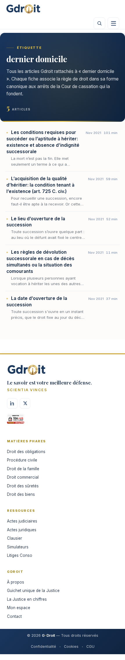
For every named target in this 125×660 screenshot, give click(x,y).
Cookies (71, 646)
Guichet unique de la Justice (33, 590)
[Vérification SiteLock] (15, 421)
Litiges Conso (19, 555)
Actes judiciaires (22, 521)
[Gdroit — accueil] (23, 9)
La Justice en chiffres (27, 599)
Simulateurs (17, 547)
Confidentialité (43, 646)
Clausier (14, 538)
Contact (14, 616)
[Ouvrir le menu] (113, 23)
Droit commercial (23, 477)
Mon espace (18, 607)
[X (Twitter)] (25, 403)
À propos (15, 582)
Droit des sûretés (23, 486)
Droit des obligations (26, 451)
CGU (90, 646)
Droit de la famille (23, 468)
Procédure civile (22, 460)
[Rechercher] (99, 23)
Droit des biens (21, 494)
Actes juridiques (21, 529)
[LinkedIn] (12, 403)
